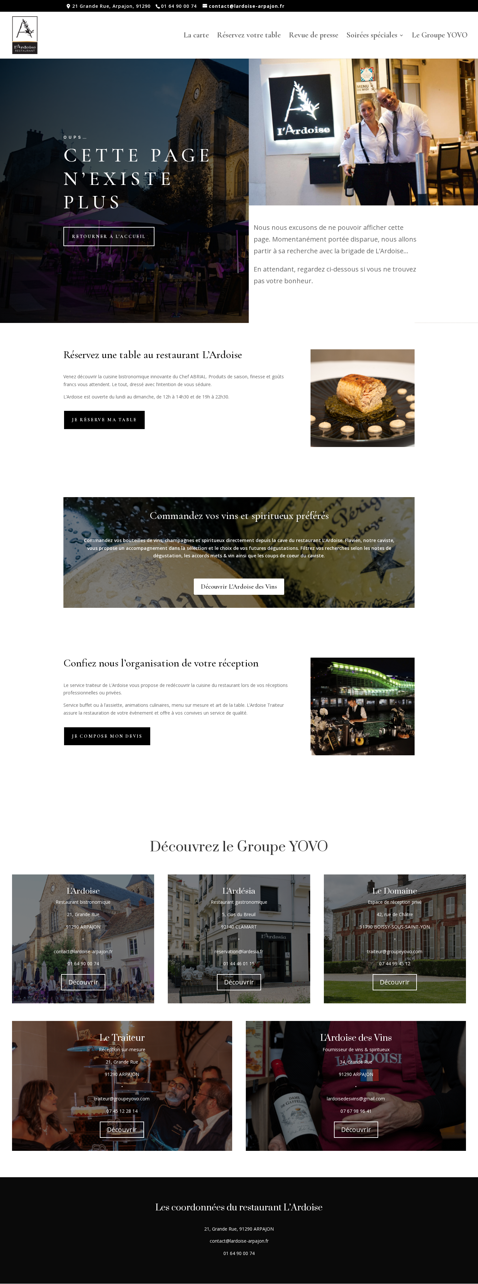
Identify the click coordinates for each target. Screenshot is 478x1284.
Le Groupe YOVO (440, 36)
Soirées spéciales (371, 36)
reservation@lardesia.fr (239, 951)
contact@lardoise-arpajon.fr (83, 951)
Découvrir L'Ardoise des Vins (239, 587)
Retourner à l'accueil (109, 236)
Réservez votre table (249, 36)
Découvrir (83, 982)
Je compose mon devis (107, 736)
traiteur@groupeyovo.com (122, 1099)
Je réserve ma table (104, 420)
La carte (196, 36)
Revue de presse (313, 36)
